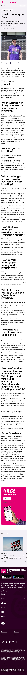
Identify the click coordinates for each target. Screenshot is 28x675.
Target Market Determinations (6, 658)
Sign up (7, 498)
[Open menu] (2, 2)
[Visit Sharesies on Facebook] (10, 643)
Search (22, 5)
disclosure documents (18, 658)
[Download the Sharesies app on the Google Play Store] (18, 578)
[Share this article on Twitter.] (6, 62)
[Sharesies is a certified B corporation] (3, 625)
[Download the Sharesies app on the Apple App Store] (6, 578)
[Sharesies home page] (13, 2)
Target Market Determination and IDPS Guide (13, 475)
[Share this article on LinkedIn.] (10, 62)
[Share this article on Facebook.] (14, 62)
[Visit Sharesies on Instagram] (3, 643)
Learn (3, 5)
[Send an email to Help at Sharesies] (16, 643)
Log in (24, 2)
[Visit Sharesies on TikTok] (6, 643)
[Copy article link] (18, 62)
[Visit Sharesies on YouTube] (13, 643)
